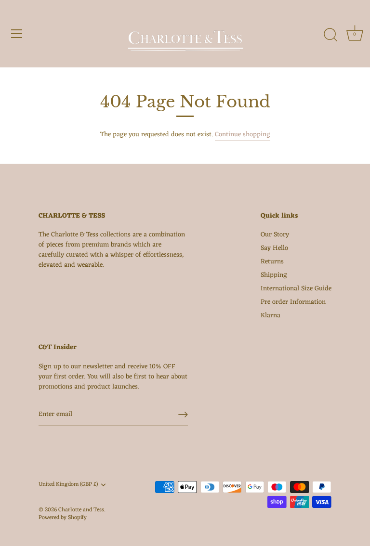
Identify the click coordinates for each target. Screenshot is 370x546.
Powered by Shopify (63, 517)
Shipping (274, 275)
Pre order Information (293, 302)
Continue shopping (242, 135)
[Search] (330, 35)
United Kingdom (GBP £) (68, 484)
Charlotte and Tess (81, 510)
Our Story (275, 235)
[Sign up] (183, 414)
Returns (272, 262)
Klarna (270, 316)
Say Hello (274, 248)
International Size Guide (296, 289)
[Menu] (16, 33)
